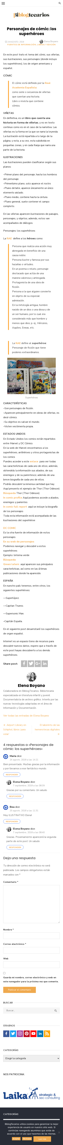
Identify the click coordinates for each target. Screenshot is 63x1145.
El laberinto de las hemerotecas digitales (47, 727)
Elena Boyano (51, 41)
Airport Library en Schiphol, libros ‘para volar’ (14, 729)
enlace (34, 461)
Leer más (42, 1139)
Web (5, 958)
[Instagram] (20, 1033)
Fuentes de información (21, 44)
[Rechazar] (59, 1132)
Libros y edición (46, 44)
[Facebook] (24, 663)
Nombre (8, 929)
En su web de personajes (18, 541)
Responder (12, 774)
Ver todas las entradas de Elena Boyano (26, 715)
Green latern (11, 564)
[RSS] (47, 1033)
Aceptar (16, 1139)
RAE (9, 238)
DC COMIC (10, 528)
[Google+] (38, 663)
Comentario (10, 882)
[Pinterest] (27, 1033)
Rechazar (27, 1139)
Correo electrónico (14, 944)
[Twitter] (31, 663)
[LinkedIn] (45, 663)
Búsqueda (9, 493)
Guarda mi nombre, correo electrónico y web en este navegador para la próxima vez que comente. (30, 979)
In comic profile (12, 497)
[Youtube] (33, 1033)
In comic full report (15, 507)
